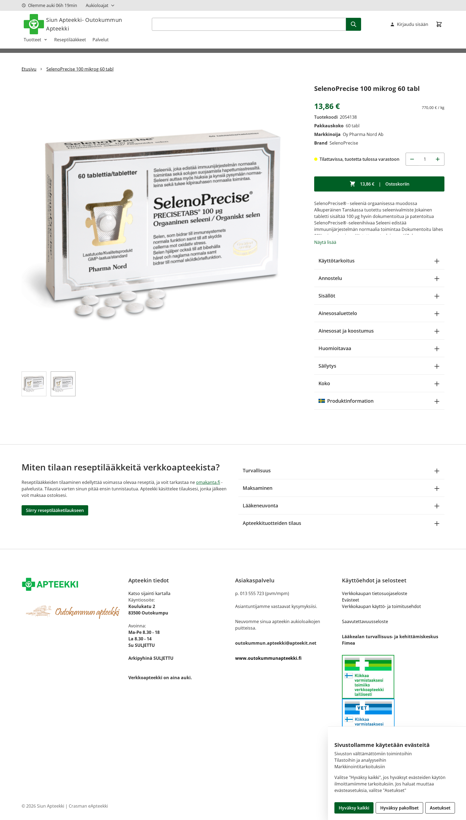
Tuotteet (32, 40)
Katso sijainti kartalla (149, 593)
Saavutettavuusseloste (365, 621)
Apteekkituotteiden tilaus (272, 523)
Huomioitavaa (334, 348)
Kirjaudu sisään (412, 24)
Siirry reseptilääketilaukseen (55, 510)
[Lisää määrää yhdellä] (437, 159)
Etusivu (29, 69)
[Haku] (353, 24)
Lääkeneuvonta (260, 505)
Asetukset (440, 808)
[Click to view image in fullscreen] (162, 224)
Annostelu (330, 278)
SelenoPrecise (344, 143)
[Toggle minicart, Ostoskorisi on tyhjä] (439, 24)
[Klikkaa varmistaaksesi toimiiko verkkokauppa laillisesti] (393, 677)
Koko (324, 383)
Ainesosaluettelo (337, 313)
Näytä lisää (325, 242)
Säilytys (327, 366)
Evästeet (350, 600)
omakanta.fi (208, 482)
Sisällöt (326, 295)
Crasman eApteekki (88, 806)
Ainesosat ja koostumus (346, 330)
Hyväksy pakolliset (399, 808)
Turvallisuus (257, 470)
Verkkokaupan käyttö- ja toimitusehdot (381, 606)
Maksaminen (257, 488)
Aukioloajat (97, 5)
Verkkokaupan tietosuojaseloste (374, 593)
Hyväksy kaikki (354, 808)
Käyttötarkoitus (336, 260)
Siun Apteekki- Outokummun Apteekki (84, 24)
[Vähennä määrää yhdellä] (412, 159)
